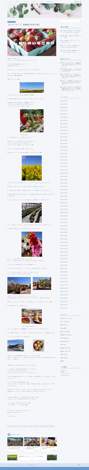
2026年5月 (64, 110)
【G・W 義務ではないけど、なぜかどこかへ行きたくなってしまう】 (71, 75)
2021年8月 (64, 298)
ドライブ (39, 426)
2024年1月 (64, 202)
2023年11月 (65, 209)
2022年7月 (64, 262)
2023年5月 (64, 229)
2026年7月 (64, 104)
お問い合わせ (50, 1)
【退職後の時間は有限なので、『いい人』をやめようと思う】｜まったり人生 (71, 89)
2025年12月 (65, 127)
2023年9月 (64, 216)
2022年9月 (64, 255)
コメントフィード (65, 373)
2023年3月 (64, 235)
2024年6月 (64, 186)
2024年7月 (64, 183)
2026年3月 (64, 117)
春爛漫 (43, 426)
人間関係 (64, 328)
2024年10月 (65, 173)
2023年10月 (65, 212)
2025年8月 (64, 140)
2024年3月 (64, 196)
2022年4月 (64, 272)
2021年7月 (64, 301)
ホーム (10, 1)
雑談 (63, 361)
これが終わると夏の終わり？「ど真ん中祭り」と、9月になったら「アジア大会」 (71, 31)
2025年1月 (64, 163)
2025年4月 (64, 153)
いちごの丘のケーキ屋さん (18, 426)
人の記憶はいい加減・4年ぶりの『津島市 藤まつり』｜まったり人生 (71, 76)
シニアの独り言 (65, 321)
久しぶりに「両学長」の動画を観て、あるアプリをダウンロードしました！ (71, 51)
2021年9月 (64, 295)
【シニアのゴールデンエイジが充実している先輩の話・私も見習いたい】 (71, 87)
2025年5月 (64, 150)
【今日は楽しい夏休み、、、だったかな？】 (71, 69)
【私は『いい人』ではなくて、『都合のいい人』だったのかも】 (71, 63)
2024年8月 (64, 179)
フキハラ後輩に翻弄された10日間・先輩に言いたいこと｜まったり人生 (72, 65)
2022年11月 (65, 248)
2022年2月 (64, 278)
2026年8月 (64, 101)
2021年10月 (65, 291)
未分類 (63, 344)
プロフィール (18, 1)
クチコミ (42, 1)
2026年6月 (64, 107)
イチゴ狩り (33, 426)
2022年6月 (64, 265)
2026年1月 (64, 124)
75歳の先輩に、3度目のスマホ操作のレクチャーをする (71, 36)
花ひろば (48, 426)
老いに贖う (64, 354)
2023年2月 (64, 239)
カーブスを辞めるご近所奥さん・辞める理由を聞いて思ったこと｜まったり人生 (71, 83)
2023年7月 (64, 222)
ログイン (63, 370)
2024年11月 (65, 170)
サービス (26, 1)
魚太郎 (53, 426)
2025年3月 (64, 156)
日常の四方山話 (65, 341)
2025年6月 (64, 147)
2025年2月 (64, 160)
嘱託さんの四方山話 (66, 335)
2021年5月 (64, 308)
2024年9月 (64, 176)
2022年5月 (64, 268)
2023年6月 (64, 225)
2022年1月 (64, 281)
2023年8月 (64, 219)
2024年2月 (64, 199)
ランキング (33, 1)
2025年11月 (65, 130)
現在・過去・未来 (66, 348)
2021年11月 (65, 288)
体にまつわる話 (65, 331)
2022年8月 (64, 258)
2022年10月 (65, 252)
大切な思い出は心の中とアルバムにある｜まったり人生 (72, 70)
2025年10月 (65, 133)
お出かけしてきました (11, 21)
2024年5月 (64, 189)
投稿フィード (64, 372)
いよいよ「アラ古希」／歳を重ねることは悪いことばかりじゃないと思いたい (71, 46)
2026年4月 (64, 114)
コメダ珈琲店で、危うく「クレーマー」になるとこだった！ (71, 41)
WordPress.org (65, 375)
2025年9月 (64, 137)
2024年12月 (65, 166)
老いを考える (65, 358)
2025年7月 (64, 143)
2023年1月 (64, 242)
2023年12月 (65, 206)
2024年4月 (64, 193)
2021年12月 (65, 285)
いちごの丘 (10, 426)
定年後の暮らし (65, 338)
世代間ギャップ (65, 325)
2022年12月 (65, 245)
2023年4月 (64, 232)
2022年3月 (64, 275)
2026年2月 (64, 120)
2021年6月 (64, 304)
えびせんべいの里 (27, 426)
